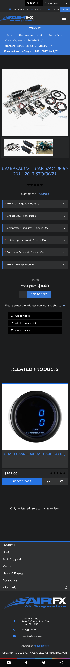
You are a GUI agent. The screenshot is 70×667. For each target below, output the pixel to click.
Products (9, 545)
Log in (55, 9)
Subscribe (33, 3)
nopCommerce (41, 645)
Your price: (29, 286)
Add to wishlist (22, 315)
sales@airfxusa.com (32, 636)
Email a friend (22, 330)
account (39, 9)
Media (7, 566)
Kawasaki (43, 193)
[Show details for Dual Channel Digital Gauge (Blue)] (35, 417)
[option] (11, 147)
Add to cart (39, 294)
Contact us (10, 580)
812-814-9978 (29, 630)
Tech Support (12, 559)
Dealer (7, 552)
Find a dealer (20, 9)
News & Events (13, 573)
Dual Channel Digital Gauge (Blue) (34, 454)
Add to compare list (25, 323)
